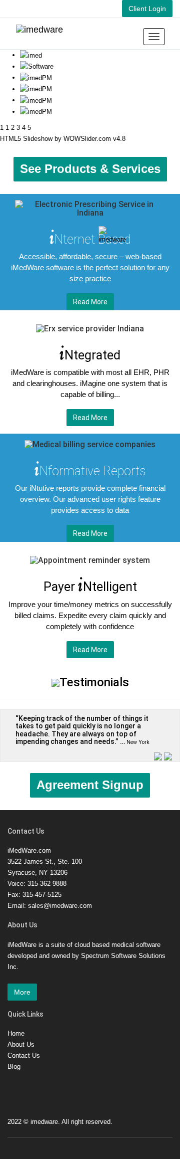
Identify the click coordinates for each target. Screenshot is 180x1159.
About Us (21, 1044)
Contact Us (24, 1055)
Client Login (147, 9)
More (22, 992)
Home (16, 1033)
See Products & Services (90, 168)
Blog (14, 1066)
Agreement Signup (90, 785)
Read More (90, 302)
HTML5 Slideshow (26, 138)
